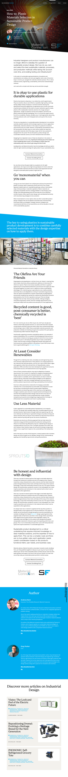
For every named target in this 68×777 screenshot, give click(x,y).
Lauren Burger (12, 715)
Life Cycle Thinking (34, 345)
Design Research (23, 709)
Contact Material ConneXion (34, 154)
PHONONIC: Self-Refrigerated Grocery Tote (19, 753)
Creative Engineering (12, 43)
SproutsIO (34, 514)
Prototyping (29, 738)
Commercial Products (16, 708)
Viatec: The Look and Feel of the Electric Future (19, 702)
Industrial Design (15, 710)
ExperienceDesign (15, 737)
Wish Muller (11, 741)
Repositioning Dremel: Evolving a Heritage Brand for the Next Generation (20, 727)
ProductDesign (14, 712)
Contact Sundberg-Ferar (34, 158)
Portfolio (24, 710)
